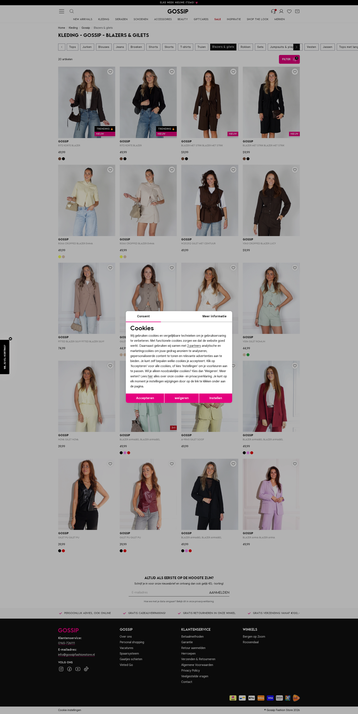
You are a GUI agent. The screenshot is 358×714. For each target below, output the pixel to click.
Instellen (215, 398)
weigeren (182, 398)
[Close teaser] (10, 339)
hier (150, 376)
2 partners (194, 346)
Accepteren (145, 398)
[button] (4, 357)
